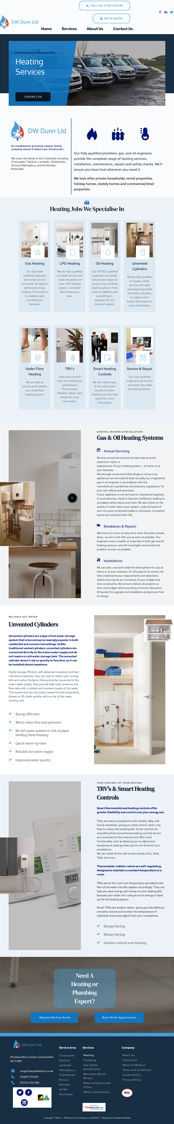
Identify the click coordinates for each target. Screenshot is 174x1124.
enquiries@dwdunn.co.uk (36, 1071)
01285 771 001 (29, 1077)
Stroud (63, 1080)
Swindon (65, 1084)
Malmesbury (67, 1070)
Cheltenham (67, 1075)
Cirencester (67, 1055)
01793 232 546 (30, 1082)
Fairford (64, 1060)
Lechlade (65, 1065)
